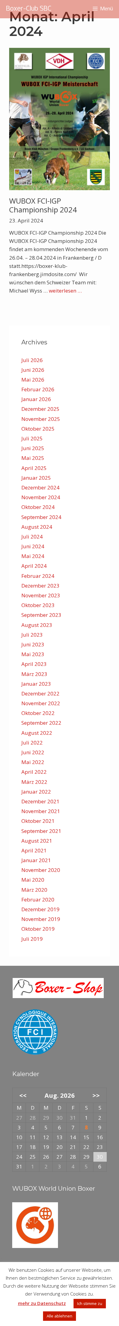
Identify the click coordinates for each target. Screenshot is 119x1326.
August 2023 (36, 624)
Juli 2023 (32, 634)
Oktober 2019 (38, 928)
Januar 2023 (36, 683)
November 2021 (40, 811)
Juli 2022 (32, 742)
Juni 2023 (32, 644)
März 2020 (34, 889)
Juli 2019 (32, 938)
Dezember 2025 (40, 408)
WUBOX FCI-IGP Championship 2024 (43, 205)
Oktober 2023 (38, 605)
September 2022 (41, 722)
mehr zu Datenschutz (42, 1303)
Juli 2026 (32, 360)
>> (96, 1095)
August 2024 (36, 526)
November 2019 (40, 919)
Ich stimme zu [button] (89, 1303)
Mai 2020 (32, 879)
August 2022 (36, 732)
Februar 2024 (37, 575)
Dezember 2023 (40, 585)
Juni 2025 (32, 448)
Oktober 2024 (38, 506)
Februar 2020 (37, 899)
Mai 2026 (32, 379)
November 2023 (40, 595)
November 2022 (40, 703)
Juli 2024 (32, 536)
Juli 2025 (32, 438)
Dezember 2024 (40, 487)
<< (23, 1095)
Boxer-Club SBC (28, 8)
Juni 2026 (32, 369)
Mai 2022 (32, 762)
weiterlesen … (65, 290)
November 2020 (40, 869)
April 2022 (34, 771)
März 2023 (34, 673)
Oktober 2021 (38, 820)
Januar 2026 (36, 399)
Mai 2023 (32, 654)
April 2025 (34, 467)
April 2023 (34, 663)
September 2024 (41, 517)
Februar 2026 (37, 389)
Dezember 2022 (40, 693)
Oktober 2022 (38, 712)
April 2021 (34, 850)
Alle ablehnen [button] (59, 1316)
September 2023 (41, 614)
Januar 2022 (36, 791)
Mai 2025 (32, 457)
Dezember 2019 (40, 909)
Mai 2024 (32, 556)
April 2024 (34, 565)
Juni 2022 (32, 752)
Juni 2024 (32, 546)
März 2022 (34, 781)
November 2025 (40, 418)
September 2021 (41, 830)
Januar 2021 (36, 860)
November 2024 (40, 497)
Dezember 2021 (40, 801)
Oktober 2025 (38, 428)
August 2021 (36, 840)
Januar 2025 (36, 477)
